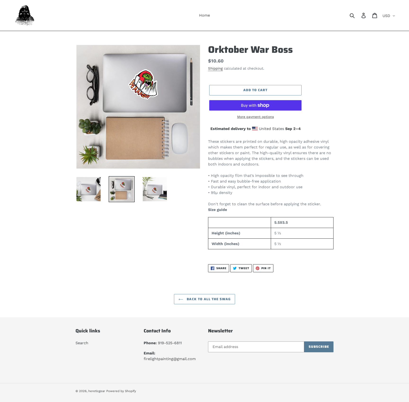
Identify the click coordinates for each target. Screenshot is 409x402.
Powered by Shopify (121, 391)
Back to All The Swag (208, 299)
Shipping (215, 68)
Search (82, 343)
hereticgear (96, 391)
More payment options (255, 117)
